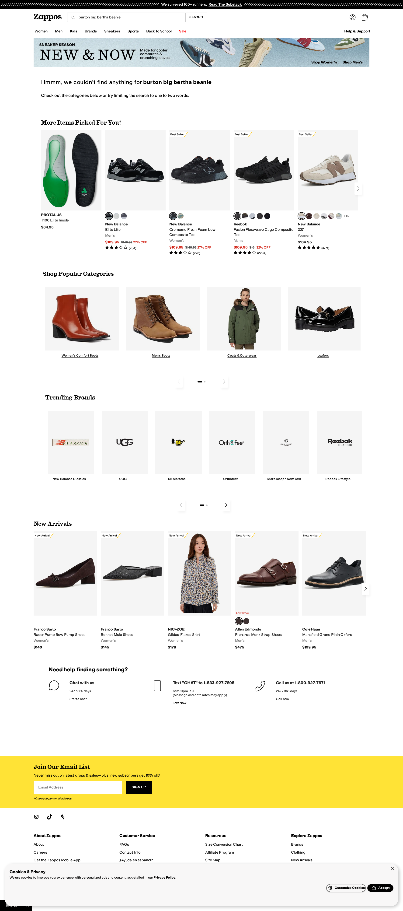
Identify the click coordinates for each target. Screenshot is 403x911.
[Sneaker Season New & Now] (201, 52)
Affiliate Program (219, 852)
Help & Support (357, 31)
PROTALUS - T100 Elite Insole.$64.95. (71, 180)
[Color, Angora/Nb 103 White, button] (339, 216)
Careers (40, 852)
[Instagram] (36, 817)
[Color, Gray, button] (252, 216)
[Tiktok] (49, 817)
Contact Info (129, 852)
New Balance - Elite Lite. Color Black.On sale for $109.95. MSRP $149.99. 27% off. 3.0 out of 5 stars (135, 190)
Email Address (50, 787)
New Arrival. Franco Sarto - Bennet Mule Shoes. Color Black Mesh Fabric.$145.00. (132, 590)
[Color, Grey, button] (124, 216)
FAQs (124, 844)
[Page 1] (200, 381)
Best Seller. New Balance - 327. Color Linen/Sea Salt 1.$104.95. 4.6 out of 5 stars (328, 190)
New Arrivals (302, 860)
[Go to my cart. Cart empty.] (364, 17)
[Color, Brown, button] (245, 216)
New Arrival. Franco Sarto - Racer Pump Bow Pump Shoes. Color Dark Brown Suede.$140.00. (65, 590)
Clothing (298, 852)
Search (196, 17)
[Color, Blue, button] (116, 216)
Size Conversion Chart (224, 844)
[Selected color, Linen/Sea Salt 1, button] (301, 216)
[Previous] (179, 381)
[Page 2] (204, 381)
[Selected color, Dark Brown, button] (239, 621)
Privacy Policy (164, 877)
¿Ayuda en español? (136, 860)
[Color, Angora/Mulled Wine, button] (331, 216)
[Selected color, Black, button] (109, 216)
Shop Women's (324, 62)
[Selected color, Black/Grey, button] (173, 216)
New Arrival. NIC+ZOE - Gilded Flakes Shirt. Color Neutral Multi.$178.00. (199, 590)
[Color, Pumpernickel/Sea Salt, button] (309, 216)
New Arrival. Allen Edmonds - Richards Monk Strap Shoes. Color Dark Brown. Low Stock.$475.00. (267, 590)
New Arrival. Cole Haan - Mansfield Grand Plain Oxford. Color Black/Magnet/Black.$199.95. (334, 590)
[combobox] (126, 17)
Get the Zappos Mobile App (57, 860)
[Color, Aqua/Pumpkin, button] (180, 216)
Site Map (212, 860)
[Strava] (62, 817)
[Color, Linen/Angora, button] (316, 216)
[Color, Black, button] (246, 621)
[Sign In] (352, 17)
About (39, 844)
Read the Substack (225, 4)
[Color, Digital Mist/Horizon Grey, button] (324, 216)
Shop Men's (353, 62)
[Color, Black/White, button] (267, 216)
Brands (297, 844)
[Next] (358, 188)
